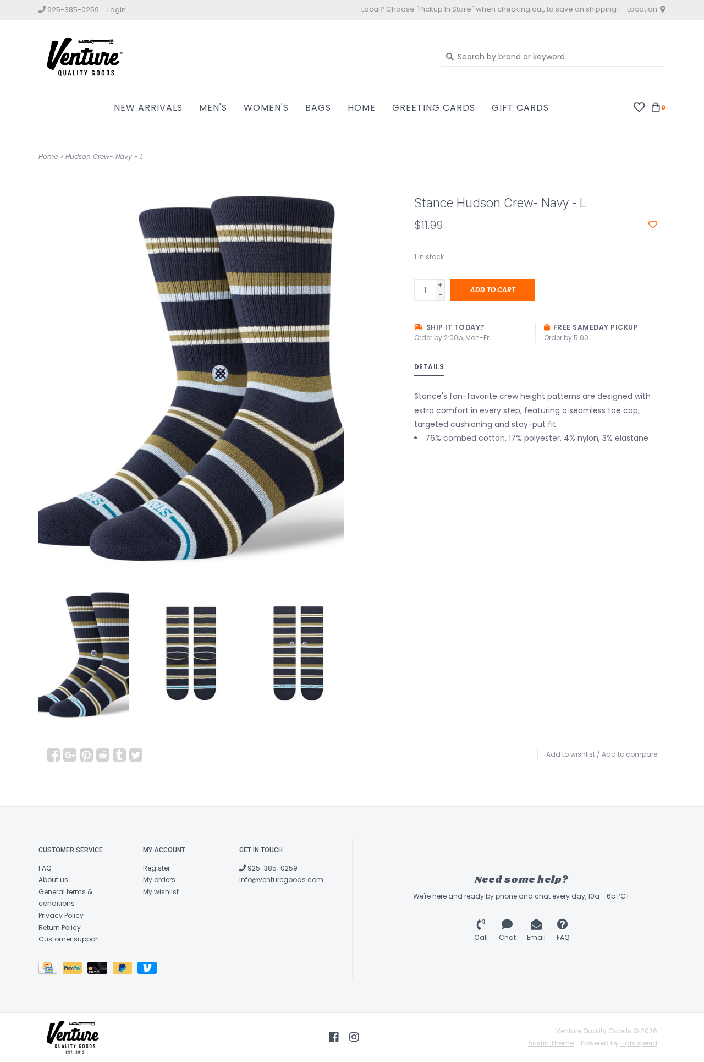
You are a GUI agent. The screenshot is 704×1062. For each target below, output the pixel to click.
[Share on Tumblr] (119, 755)
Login (116, 9)
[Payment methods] (50, 970)
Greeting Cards (433, 107)
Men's (213, 107)
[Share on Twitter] (135, 755)
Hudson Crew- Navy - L (104, 156)
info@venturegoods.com (281, 879)
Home (362, 107)
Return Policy (59, 927)
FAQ (44, 868)
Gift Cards (520, 107)
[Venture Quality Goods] (231, 56)
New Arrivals (148, 107)
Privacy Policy (61, 915)
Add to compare (629, 754)
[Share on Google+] (69, 755)
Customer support (69, 939)
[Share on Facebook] (53, 755)
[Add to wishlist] (652, 225)
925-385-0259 (272, 868)
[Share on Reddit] (102, 755)
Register (156, 868)
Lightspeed (638, 1043)
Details (429, 366)
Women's (266, 107)
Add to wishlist (570, 754)
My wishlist (161, 891)
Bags (318, 107)
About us (53, 879)
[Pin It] (86, 755)
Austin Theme (551, 1043)
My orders (159, 879)
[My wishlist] (639, 106)
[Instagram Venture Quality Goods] (354, 1037)
